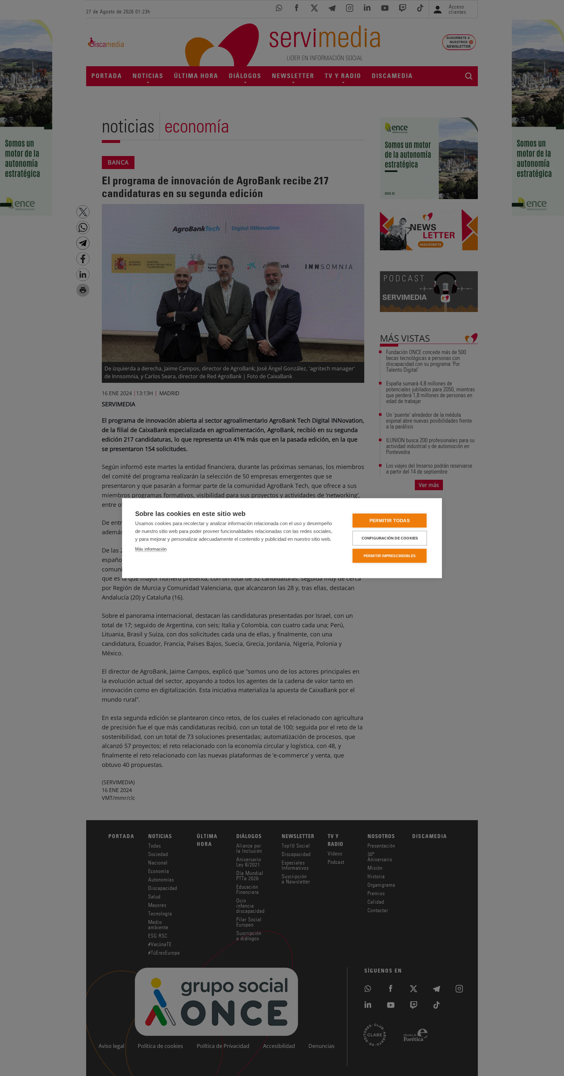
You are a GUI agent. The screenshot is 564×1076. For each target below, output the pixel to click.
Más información (150, 548)
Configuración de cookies (390, 538)
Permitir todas (389, 520)
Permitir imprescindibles (390, 555)
